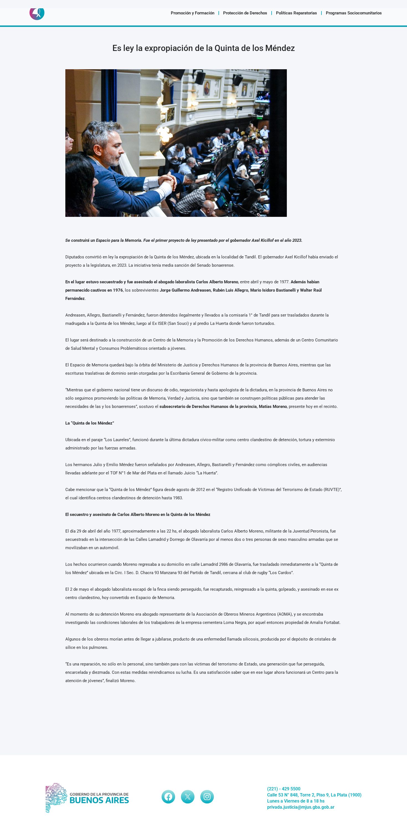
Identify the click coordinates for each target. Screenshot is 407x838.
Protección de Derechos (245, 13)
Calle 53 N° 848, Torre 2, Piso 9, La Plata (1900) (314, 795)
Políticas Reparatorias (296, 13)
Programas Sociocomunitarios (354, 13)
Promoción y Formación (192, 13)
